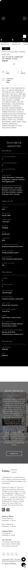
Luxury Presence (10, 563)
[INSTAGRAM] (7, 554)
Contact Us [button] (14, 453)
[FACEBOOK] (3, 554)
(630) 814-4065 (15, 544)
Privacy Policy (20, 559)
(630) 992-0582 (15, 542)
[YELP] (16, 554)
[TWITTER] (12, 554)
